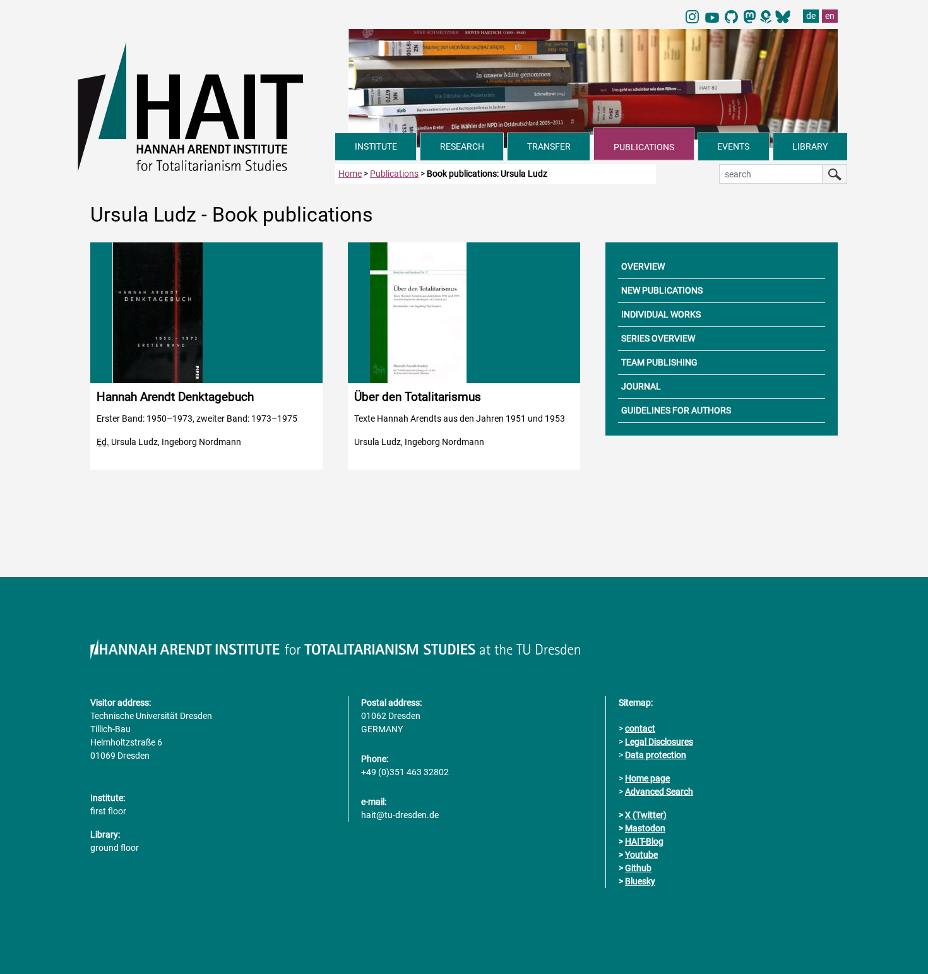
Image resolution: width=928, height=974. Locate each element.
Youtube (641, 855)
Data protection (655, 755)
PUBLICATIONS (644, 147)
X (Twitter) (646, 815)
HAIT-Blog (644, 841)
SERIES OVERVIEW (658, 338)
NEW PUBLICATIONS (662, 290)
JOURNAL (641, 386)
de (811, 16)
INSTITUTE (376, 146)
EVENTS (733, 146)
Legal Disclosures (659, 742)
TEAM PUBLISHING (659, 362)
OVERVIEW (643, 266)
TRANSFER (549, 146)
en (830, 16)
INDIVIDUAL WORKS (661, 314)
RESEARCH (462, 146)
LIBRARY (810, 146)
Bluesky (640, 881)
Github (638, 868)
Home (350, 174)
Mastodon (645, 828)
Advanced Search (659, 792)
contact (640, 728)
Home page (647, 778)
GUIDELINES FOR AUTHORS (676, 410)
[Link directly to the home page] (206, 106)
